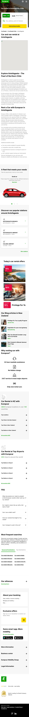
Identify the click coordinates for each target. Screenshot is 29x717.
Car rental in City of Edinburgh (20, 561)
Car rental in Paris (19, 564)
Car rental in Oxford (19, 558)
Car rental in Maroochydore (7, 564)
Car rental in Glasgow (6, 561)
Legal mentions (10, 707)
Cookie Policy (18, 707)
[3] (17, 204)
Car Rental (3, 31)
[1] (12, 204)
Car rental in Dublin (19, 555)
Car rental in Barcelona (7, 555)
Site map (3, 707)
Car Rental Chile (12, 31)
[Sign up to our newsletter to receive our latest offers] (23, 620)
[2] (14, 204)
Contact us (4, 708)
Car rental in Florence (6, 558)
